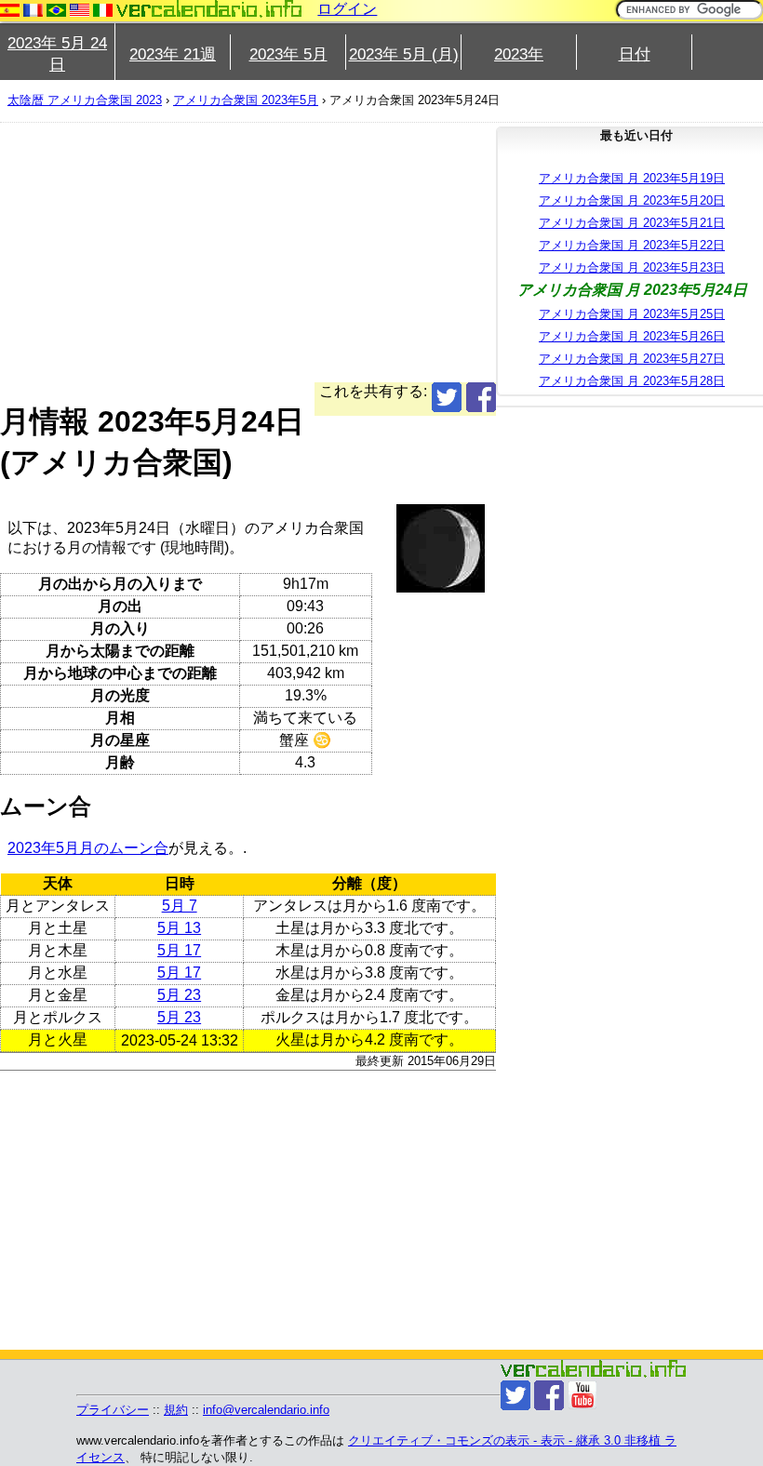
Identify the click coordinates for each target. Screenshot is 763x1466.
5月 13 (179, 928)
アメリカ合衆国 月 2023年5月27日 (632, 359)
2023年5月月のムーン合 (87, 848)
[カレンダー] (209, 9)
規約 (176, 1410)
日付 (634, 54)
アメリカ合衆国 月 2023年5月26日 (632, 336)
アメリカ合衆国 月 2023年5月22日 (632, 245)
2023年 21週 (172, 54)
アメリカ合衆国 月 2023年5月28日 (632, 381)
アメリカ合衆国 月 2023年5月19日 (632, 178)
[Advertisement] (248, 252)
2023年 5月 (288, 54)
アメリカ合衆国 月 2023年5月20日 (632, 200)
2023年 (518, 54)
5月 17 (179, 950)
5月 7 (179, 905)
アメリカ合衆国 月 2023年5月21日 (632, 223)
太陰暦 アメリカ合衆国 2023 (84, 100)
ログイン (347, 9)
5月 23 (179, 995)
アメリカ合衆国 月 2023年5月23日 (632, 267)
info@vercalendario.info (266, 1410)
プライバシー (112, 1410)
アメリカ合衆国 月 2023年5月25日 (632, 314)
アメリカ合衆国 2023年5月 (245, 100)
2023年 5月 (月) (404, 54)
